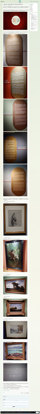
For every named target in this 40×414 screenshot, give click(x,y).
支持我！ (8, 390)
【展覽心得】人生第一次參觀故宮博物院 (25, 393)
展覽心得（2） (31, 9)
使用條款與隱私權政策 (25, 412)
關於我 (38, 1)
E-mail (17, 400)
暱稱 (3, 400)
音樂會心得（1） (32, 11)
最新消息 (31, 1)
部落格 (33, 1)
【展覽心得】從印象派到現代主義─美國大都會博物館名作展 (34, 19)
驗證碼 (4, 405)
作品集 (36, 1)
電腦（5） (31, 7)
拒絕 (37, 412)
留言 (26, 406)
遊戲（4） (31, 6)
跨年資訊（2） (31, 10)
